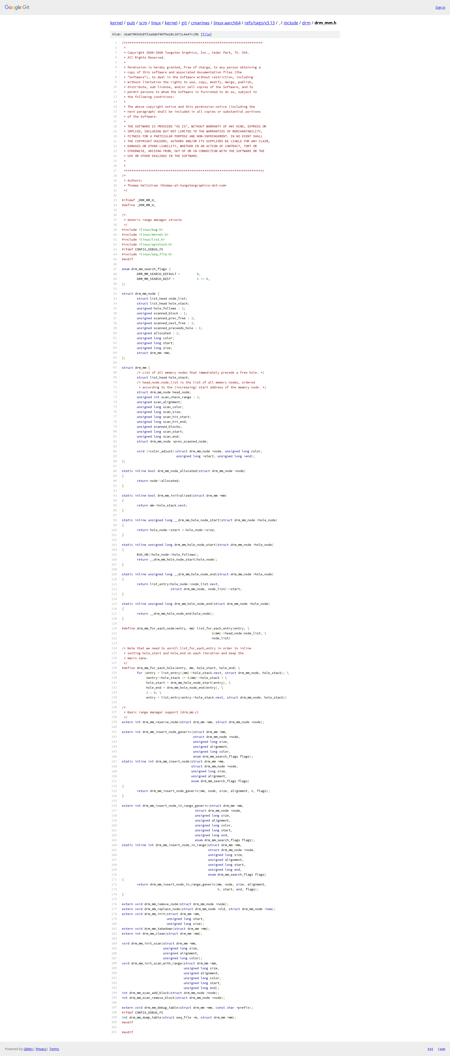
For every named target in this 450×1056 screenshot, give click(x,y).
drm (306, 23)
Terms (54, 1049)
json (441, 1049)
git (184, 23)
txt (430, 1049)
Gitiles (28, 1049)
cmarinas (200, 23)
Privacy (41, 1049)
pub (131, 23)
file (206, 34)
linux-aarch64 (227, 23)
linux (156, 23)
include (291, 23)
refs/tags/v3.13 (259, 23)
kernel (116, 23)
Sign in (440, 7)
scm (143, 23)
